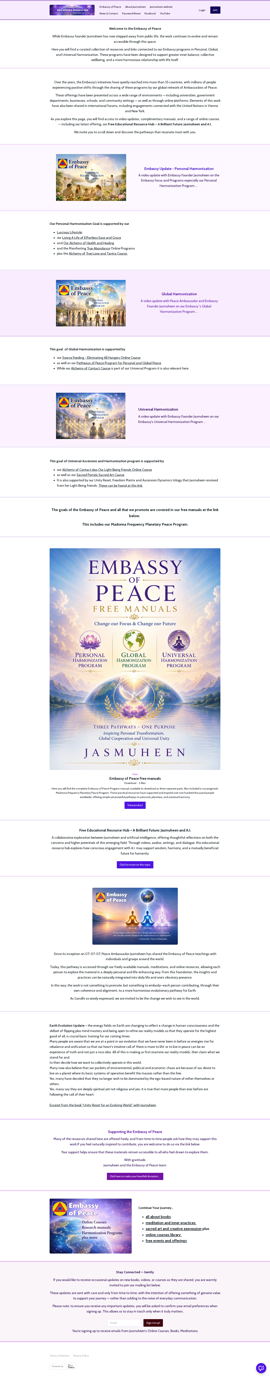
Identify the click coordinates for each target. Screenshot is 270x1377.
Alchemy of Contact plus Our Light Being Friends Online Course (107, 470)
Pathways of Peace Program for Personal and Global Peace (119, 363)
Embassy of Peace (110, 6)
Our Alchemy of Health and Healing (88, 243)
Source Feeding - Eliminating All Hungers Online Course (101, 358)
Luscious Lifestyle (69, 232)
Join (215, 10)
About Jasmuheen (135, 6)
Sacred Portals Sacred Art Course (100, 475)
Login (202, 10)
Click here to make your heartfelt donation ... (135, 1176)
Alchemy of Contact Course (90, 368)
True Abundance (98, 248)
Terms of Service (59, 1355)
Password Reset (131, 13)
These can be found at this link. (120, 486)
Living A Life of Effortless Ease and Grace (91, 238)
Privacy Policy (81, 1355)
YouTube (165, 13)
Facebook (150, 13)
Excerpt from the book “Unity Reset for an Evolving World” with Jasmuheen (103, 1105)
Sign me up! (153, 1322)
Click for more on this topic (135, 864)
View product (135, 805)
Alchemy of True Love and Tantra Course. (98, 254)
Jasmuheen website (161, 6)
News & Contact (109, 13)
